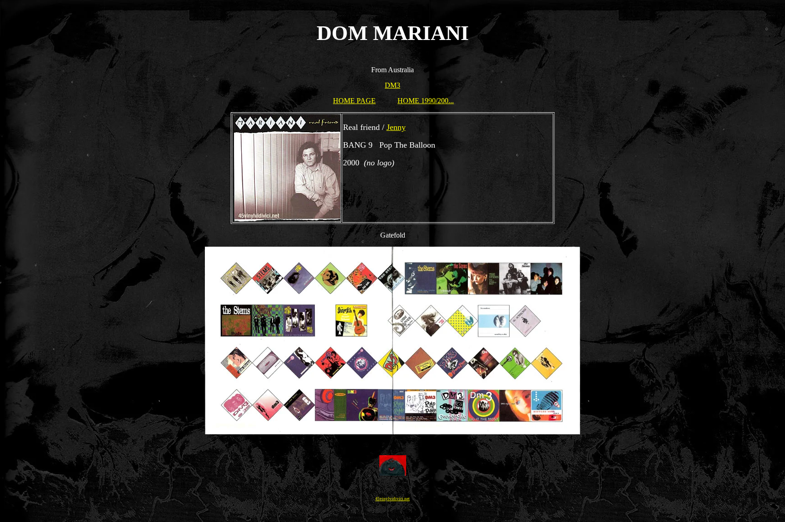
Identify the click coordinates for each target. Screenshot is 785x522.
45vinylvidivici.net (392, 499)
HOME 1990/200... (425, 100)
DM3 (392, 85)
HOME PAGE (354, 100)
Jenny (396, 127)
